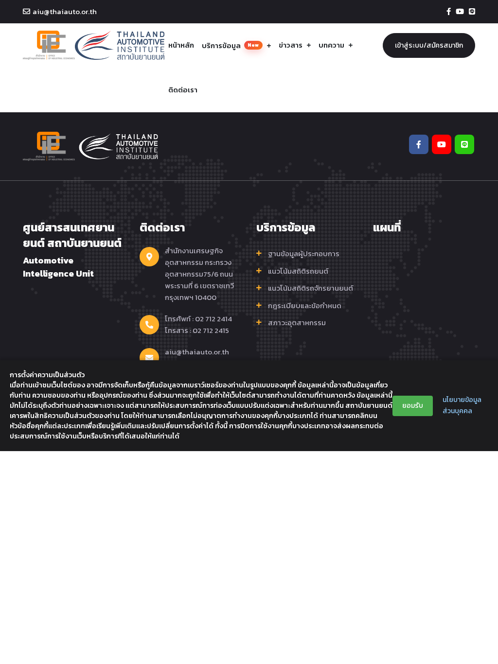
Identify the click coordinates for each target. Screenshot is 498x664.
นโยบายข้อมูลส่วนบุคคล (462, 405)
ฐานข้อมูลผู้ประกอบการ (303, 254)
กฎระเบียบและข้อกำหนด (304, 306)
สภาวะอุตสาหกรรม (297, 323)
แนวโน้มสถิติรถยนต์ (298, 271)
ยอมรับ (412, 406)
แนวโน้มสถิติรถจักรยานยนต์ (310, 288)
